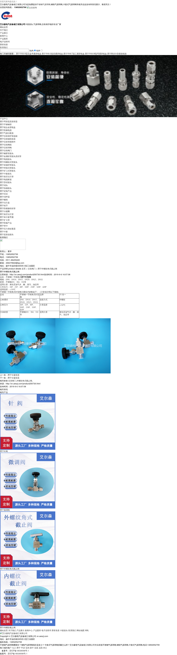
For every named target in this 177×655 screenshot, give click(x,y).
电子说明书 (5, 41)
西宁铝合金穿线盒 (7, 127)
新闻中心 (4, 35)
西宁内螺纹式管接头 (8, 162)
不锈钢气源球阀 (43, 4)
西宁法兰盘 (5, 202)
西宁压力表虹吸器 (7, 228)
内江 (45, 647)
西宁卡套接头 (6, 173)
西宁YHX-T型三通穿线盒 (73, 53)
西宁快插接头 (6, 188)
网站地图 (80, 630)
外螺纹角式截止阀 (24, 380)
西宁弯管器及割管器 (8, 121)
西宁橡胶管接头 (7, 153)
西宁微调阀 (5, 509)
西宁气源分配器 (7, 133)
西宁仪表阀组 (6, 144)
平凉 (23, 647)
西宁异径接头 (6, 182)
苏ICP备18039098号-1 (19, 650)
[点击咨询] (32, 7)
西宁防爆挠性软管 (7, 208)
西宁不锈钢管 (6, 124)
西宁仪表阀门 (6, 150)
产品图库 (4, 38)
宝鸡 (27, 647)
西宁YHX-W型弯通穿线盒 (96, 53)
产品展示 (4, 32)
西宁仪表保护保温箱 (8, 136)
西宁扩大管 (5, 220)
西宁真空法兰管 (7, 176)
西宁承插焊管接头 (7, 164)
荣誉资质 (4, 44)
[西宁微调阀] (27, 480)
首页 (24, 268)
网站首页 (4, 27)
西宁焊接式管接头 (7, 167)
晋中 (32, 647)
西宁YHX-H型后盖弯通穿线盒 (28, 53)
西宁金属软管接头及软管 (10, 156)
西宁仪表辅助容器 (7, 138)
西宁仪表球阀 (6, 147)
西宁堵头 (4, 185)
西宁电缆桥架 (6, 179)
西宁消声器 (5, 196)
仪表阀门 (32, 268)
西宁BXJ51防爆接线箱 (117, 53)
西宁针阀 (4, 451)
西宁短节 (4, 205)
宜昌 (36, 647)
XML (87, 630)
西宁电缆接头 (6, 159)
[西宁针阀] (27, 421)
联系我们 (4, 47)
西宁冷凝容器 (13, 374)
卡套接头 (64, 630)
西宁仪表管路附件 (7, 141)
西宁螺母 (4, 199)
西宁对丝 (4, 193)
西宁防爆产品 (6, 222)
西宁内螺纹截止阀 (7, 627)
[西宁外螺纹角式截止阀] (27, 539)
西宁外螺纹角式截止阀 (47, 268)
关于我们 (4, 30)
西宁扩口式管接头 (7, 170)
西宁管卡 (4, 225)
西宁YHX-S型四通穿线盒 (52, 53)
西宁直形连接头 (7, 234)
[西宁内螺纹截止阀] (27, 597)
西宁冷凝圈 (5, 211)
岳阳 (41, 647)
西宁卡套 (4, 231)
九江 (14, 647)
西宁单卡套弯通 (7, 217)
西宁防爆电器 (6, 130)
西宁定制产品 (6, 191)
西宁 (18, 647)
